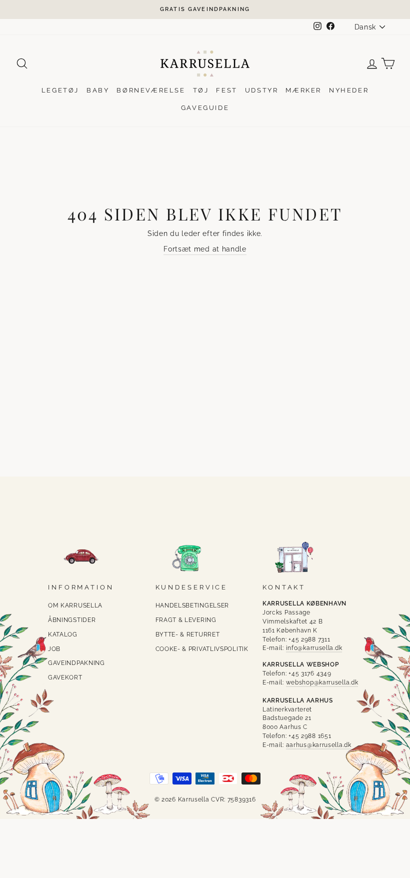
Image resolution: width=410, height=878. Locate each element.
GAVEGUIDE (205, 108)
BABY (97, 90)
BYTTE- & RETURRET (188, 634)
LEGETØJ (60, 90)
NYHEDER (348, 90)
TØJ (201, 90)
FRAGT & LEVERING (186, 620)
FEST (226, 90)
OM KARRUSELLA (75, 605)
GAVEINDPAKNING (76, 663)
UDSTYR (261, 90)
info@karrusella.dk (314, 648)
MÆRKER (304, 90)
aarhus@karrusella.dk (319, 745)
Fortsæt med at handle (205, 249)
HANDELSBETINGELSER (193, 605)
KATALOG (63, 634)
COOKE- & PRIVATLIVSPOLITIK (202, 649)
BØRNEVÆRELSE (150, 90)
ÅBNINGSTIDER (72, 620)
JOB (54, 649)
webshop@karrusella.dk (322, 682)
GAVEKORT (65, 677)
